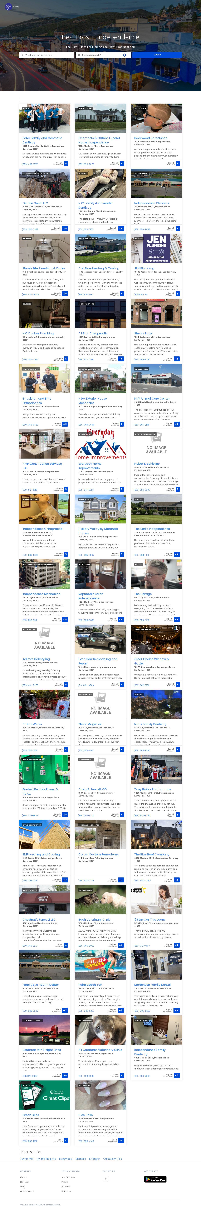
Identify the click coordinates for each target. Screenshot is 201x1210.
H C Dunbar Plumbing (38, 333)
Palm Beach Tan (90, 985)
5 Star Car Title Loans (150, 920)
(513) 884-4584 (86, 685)
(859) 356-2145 (141, 424)
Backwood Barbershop (150, 138)
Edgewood (65, 1158)
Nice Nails (85, 1115)
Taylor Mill (26, 1158)
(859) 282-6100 (141, 685)
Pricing (65, 1182)
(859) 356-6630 (30, 424)
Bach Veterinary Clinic (94, 920)
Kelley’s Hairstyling (36, 659)
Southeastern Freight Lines (42, 1050)
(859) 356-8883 (86, 945)
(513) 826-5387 (29, 1076)
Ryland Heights (46, 1158)
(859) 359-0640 (86, 424)
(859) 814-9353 (86, 489)
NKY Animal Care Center (152, 398)
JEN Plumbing (144, 268)
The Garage (143, 594)
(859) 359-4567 (86, 750)
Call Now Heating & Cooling (98, 268)
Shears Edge (143, 333)
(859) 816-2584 (86, 294)
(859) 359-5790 (142, 359)
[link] (11, 6)
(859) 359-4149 (86, 1141)
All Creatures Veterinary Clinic (100, 1050)
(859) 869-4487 (142, 880)
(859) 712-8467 (142, 945)
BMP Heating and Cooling (41, 854)
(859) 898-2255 (142, 1010)
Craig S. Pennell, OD (92, 789)
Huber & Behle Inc (147, 464)
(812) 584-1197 (141, 294)
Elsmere (81, 1158)
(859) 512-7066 (86, 359)
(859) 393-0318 (30, 880)
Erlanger (94, 1158)
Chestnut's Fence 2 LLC (39, 920)
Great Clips (31, 1115)
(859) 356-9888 (142, 229)
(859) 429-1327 (30, 164)
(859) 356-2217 (29, 945)
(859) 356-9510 (30, 620)
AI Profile (66, 1186)
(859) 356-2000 (142, 1076)
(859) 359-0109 (141, 620)
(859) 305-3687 (86, 555)
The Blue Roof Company (151, 854)
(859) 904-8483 (30, 294)
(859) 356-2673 (86, 164)
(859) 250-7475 (30, 229)
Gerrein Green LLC (35, 203)
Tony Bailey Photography (152, 789)
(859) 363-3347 (86, 815)
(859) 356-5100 (85, 229)
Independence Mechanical (42, 594)
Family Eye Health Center (41, 985)
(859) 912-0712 (29, 489)
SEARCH (157, 55)
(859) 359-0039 (86, 620)
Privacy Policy (27, 1191)
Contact (24, 1182)
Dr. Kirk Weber (32, 724)
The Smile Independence (152, 529)
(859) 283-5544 (30, 815)
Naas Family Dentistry (150, 724)
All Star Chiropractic (93, 333)
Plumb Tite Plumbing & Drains (44, 268)
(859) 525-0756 (86, 880)
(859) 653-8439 (142, 815)
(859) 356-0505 (86, 1076)
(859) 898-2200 (86, 1010)
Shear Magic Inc (90, 724)
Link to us (66, 1191)
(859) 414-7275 (30, 685)
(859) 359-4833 (30, 359)
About (23, 1177)
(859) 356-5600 (142, 489)
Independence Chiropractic (42, 529)
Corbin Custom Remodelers (98, 854)
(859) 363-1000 (30, 555)
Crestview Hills (112, 1158)
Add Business (68, 1177)
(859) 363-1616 (141, 555)
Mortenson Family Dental (152, 985)
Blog (22, 1186)
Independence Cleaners (151, 203)
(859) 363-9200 (142, 750)
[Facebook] (106, 1179)
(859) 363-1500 (30, 1141)
